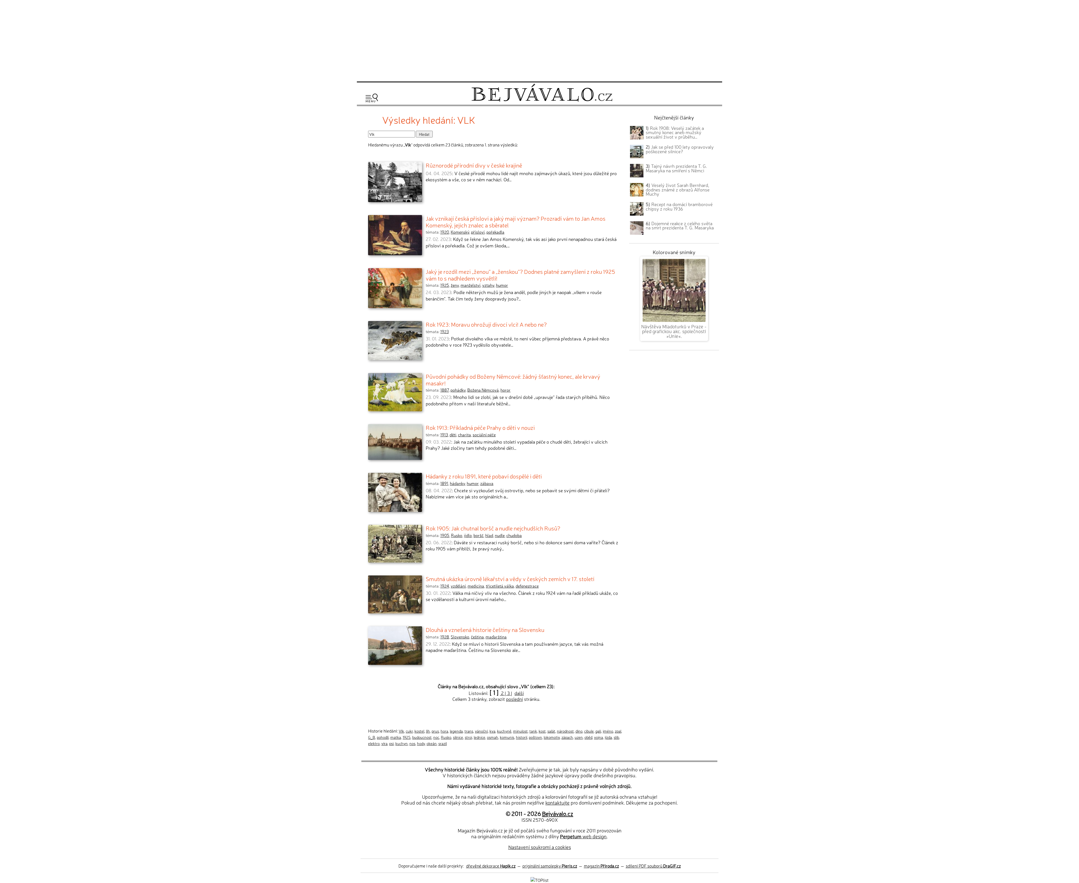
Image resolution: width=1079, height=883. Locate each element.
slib (616, 737)
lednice (479, 737)
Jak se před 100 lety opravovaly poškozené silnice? (680, 149)
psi (391, 743)
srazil (442, 743)
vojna (598, 737)
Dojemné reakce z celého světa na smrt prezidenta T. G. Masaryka (680, 225)
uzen (579, 737)
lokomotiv (552, 737)
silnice (458, 737)
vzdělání (458, 586)
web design (583, 836)
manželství (470, 285)
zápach (567, 737)
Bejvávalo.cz (557, 813)
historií (521, 737)
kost (542, 730)
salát (551, 730)
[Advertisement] (539, 40)
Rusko (456, 535)
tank (533, 730)
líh (428, 730)
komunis (507, 737)
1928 (444, 637)
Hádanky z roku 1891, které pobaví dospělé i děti (484, 476)
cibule (589, 730)
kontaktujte (557, 802)
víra (384, 743)
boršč (478, 535)
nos (412, 743)
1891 (444, 483)
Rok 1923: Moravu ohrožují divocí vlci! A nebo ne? (486, 324)
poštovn (535, 737)
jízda (608, 737)
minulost (520, 730)
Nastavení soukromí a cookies (539, 847)
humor (502, 285)
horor (505, 390)
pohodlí (383, 737)
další (519, 693)
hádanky (457, 483)
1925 (444, 285)
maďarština (496, 637)
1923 (444, 331)
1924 (444, 586)
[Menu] (372, 98)
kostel (419, 730)
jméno (608, 730)
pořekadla (495, 232)
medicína (476, 586)
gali (598, 730)
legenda (456, 730)
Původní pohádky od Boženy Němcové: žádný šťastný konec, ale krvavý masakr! (513, 379)
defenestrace (527, 586)
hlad (489, 535)
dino (578, 730)
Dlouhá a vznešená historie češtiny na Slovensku (485, 629)
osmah (492, 737)
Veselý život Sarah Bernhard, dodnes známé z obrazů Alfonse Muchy (677, 189)
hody (421, 743)
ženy (455, 285)
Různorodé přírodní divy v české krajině (474, 165)
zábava (486, 483)
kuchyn (401, 743)
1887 (444, 390)
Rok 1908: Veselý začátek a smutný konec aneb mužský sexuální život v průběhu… (675, 132)
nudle (500, 535)
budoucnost (422, 737)
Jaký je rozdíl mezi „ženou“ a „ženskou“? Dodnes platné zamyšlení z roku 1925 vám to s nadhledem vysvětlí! (520, 274)
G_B (371, 737)
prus (435, 730)
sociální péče (484, 434)
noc (436, 737)
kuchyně (504, 730)
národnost (565, 730)
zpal (618, 730)
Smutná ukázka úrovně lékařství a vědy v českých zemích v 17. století (510, 578)
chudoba (514, 535)
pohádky (458, 390)
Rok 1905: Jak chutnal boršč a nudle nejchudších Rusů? (493, 528)
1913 (444, 434)
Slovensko (460, 637)
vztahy (488, 285)
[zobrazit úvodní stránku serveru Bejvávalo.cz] (542, 100)
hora (444, 730)
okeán (432, 743)
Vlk (401, 730)
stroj (468, 737)
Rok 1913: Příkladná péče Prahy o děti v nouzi (480, 427)
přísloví (478, 232)
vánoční (481, 730)
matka (395, 737)
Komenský (460, 232)
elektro (374, 743)
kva (492, 730)
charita (464, 434)
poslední (514, 699)
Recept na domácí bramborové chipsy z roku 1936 (679, 206)
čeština (477, 637)
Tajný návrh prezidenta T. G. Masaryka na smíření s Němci (676, 168)
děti (453, 434)
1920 (444, 232)
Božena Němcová (483, 390)
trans (468, 730)
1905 (444, 535)
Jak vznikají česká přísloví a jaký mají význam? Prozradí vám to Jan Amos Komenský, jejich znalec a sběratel (516, 221)
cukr (409, 730)
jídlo (468, 535)
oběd (588, 737)
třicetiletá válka (500, 586)
